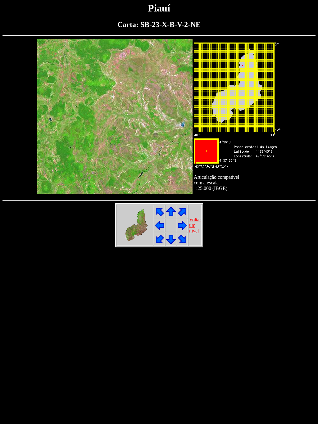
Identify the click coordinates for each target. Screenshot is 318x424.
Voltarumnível (195, 225)
